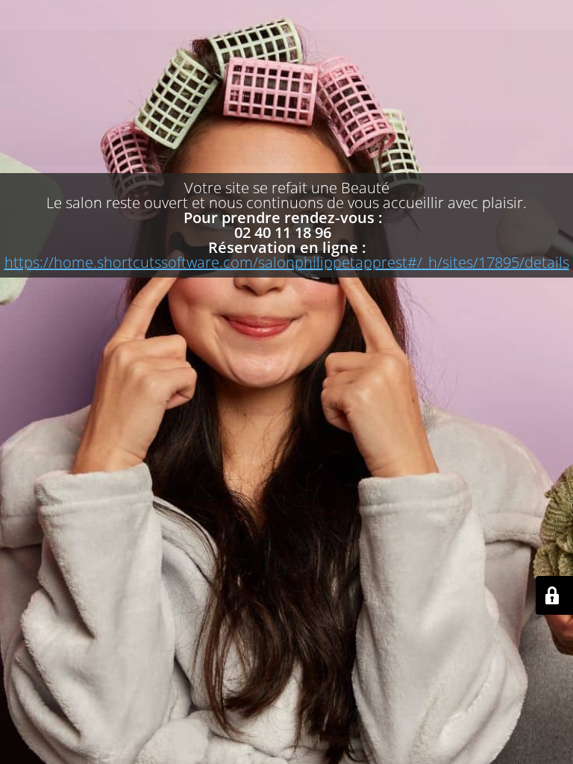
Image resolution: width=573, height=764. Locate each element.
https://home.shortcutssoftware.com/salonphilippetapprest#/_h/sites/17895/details (286, 262)
